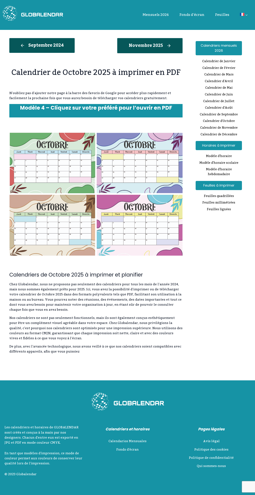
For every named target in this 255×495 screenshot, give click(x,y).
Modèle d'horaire (219, 156)
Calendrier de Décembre (218, 134)
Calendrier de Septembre (219, 114)
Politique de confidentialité (211, 458)
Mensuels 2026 (156, 14)
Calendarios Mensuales (127, 441)
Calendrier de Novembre (219, 128)
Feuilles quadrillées (219, 196)
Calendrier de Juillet (218, 101)
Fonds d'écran (127, 449)
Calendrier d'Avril (219, 81)
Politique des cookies (211, 449)
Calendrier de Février (218, 68)
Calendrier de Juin (219, 94)
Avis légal (211, 441)
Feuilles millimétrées (218, 203)
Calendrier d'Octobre (219, 121)
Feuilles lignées (219, 209)
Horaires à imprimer (218, 145)
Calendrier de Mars (219, 74)
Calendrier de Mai (219, 88)
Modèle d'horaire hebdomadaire (219, 172)
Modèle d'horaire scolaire (218, 163)
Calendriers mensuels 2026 (219, 48)
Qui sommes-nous (211, 466)
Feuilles (222, 14)
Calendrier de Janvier (218, 61)
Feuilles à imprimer (218, 185)
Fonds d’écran (191, 14)
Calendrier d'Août (219, 108)
